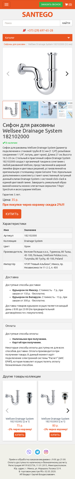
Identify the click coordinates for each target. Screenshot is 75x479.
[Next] (66, 73)
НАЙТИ (66, 23)
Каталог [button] (9, 37)
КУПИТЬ (12, 214)
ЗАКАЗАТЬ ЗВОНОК (51, 4)
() (70, 4)
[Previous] (8, 73)
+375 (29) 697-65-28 (40, 30)
